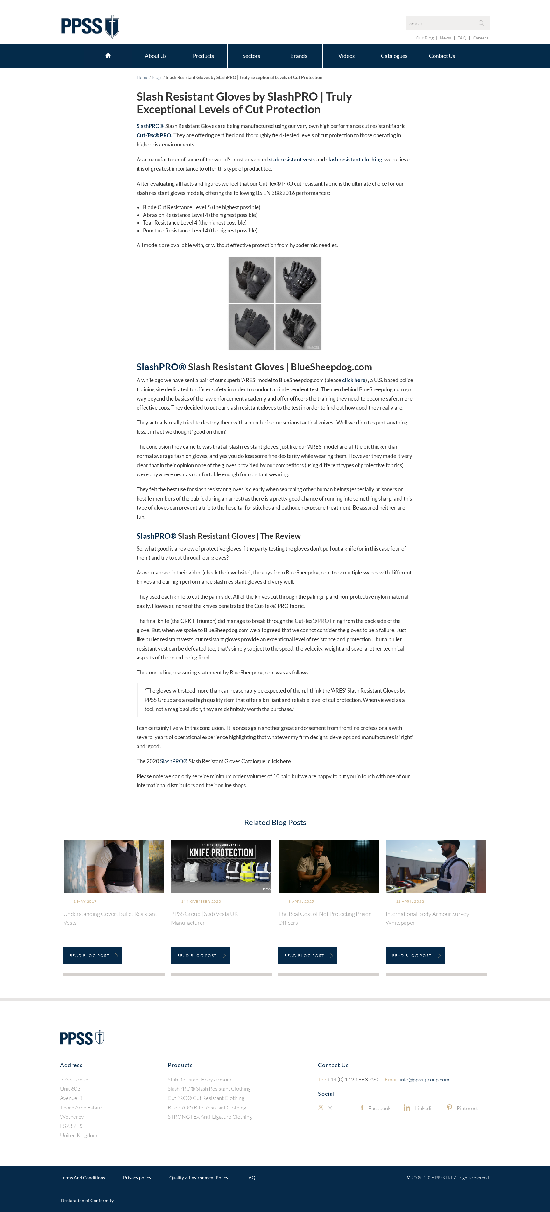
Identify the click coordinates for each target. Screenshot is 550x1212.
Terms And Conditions (83, 1177)
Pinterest (467, 1107)
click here (353, 380)
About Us (155, 56)
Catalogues (394, 56)
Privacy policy (137, 1177)
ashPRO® (165, 366)
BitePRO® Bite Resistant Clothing (207, 1107)
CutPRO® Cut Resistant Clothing (206, 1097)
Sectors (251, 56)
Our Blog (425, 37)
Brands (298, 56)
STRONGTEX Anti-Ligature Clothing (210, 1116)
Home (108, 55)
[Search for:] (448, 23)
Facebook (379, 1107)
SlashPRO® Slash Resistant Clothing (209, 1088)
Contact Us (442, 56)
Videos (346, 56)
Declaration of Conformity (87, 1200)
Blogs (157, 77)
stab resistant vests (292, 159)
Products (203, 56)
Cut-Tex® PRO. (155, 135)
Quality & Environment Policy (198, 1177)
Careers (480, 37)
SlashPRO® (150, 126)
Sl (140, 366)
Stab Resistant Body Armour (200, 1079)
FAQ (461, 37)
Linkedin (424, 1107)
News (445, 37)
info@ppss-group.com (417, 1079)
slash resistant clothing (354, 159)
